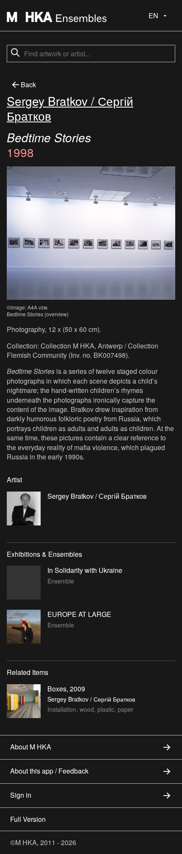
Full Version (28, 819)
